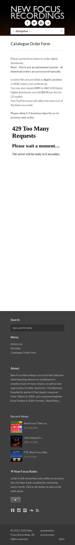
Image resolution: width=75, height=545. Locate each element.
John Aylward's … (33, 437)
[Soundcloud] (48, 22)
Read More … (53, 400)
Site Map (16, 348)
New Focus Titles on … (36, 423)
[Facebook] (28, 22)
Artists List (16, 344)
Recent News (19, 416)
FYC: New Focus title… (36, 452)
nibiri (61, 539)
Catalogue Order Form (23, 352)
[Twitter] (34, 22)
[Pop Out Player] (16, 500)
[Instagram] (41, 22)
